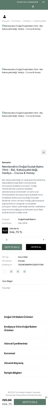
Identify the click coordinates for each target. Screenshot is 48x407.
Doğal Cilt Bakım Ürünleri (18, 316)
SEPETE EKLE (12, 247)
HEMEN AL (36, 247)
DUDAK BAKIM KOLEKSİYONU (31, 264)
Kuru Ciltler (23, 257)
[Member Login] (4, 16)
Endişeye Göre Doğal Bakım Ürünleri (20, 328)
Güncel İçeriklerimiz (15, 343)
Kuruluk (21, 261)
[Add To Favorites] (4, 271)
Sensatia (6, 162)
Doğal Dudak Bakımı (27, 219)
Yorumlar (6, 287)
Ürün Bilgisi (7, 281)
